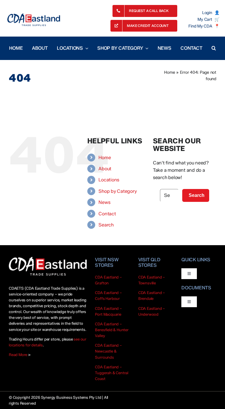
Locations (108, 180)
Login (207, 13)
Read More (18, 354)
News (104, 202)
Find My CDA (200, 26)
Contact (107, 213)
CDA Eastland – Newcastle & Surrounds (108, 351)
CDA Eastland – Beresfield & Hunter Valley (111, 330)
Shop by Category (117, 191)
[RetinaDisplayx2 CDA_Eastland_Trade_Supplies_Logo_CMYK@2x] (33, 19)
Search (106, 225)
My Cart (204, 19)
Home (169, 72)
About (104, 168)
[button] (214, 48)
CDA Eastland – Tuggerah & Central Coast (111, 373)
